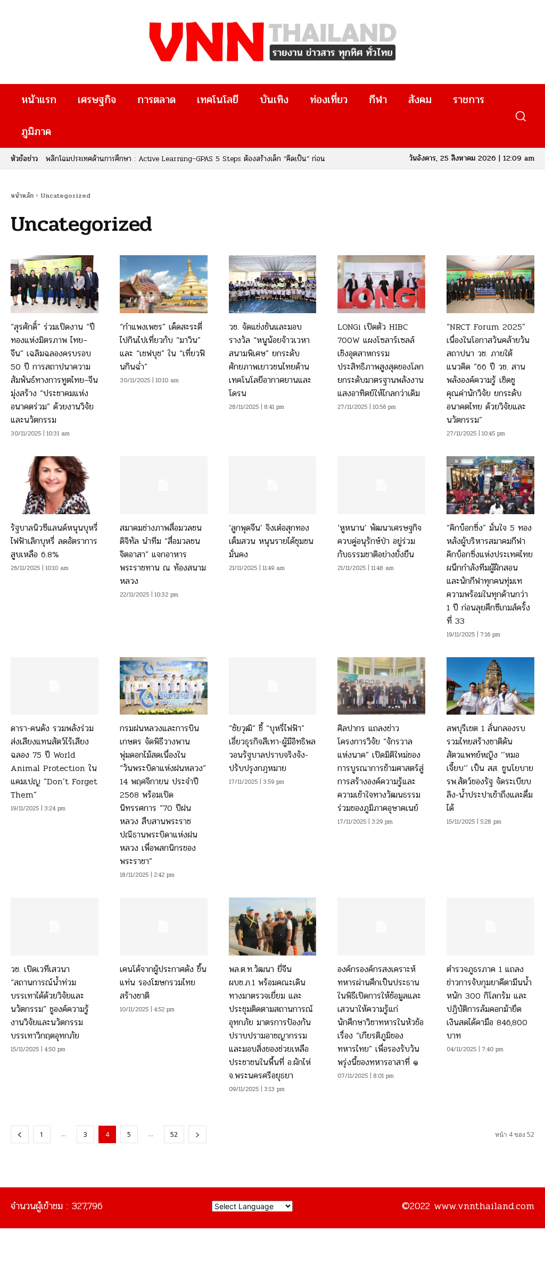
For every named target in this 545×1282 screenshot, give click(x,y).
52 (174, 1134)
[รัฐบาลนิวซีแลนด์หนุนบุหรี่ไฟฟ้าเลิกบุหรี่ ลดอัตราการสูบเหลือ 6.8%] (54, 485)
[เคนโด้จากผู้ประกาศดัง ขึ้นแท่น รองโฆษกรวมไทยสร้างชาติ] (164, 927)
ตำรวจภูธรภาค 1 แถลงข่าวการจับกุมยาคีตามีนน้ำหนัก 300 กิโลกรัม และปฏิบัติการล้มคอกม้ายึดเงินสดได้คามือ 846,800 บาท (489, 1002)
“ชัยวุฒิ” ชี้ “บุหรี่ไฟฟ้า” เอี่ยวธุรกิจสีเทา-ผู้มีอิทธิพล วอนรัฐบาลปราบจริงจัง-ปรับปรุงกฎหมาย (272, 748)
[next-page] (197, 1134)
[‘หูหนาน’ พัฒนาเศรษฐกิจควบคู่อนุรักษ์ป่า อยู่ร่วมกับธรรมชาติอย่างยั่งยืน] (381, 485)
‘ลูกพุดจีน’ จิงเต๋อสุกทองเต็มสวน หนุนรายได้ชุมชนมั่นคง (271, 541)
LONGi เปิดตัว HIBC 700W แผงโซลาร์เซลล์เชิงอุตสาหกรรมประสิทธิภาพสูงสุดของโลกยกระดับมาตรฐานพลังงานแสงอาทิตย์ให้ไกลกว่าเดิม (380, 360)
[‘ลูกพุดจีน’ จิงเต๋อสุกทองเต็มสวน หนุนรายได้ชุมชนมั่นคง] (273, 485)
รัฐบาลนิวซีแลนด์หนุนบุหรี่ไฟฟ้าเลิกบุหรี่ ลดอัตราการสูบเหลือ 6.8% (54, 541)
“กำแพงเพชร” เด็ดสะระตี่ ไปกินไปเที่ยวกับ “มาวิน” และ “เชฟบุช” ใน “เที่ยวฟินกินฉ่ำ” (162, 346)
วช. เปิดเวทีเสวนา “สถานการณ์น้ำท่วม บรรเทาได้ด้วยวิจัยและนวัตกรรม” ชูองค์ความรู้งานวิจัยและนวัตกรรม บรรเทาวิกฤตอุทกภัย (50, 1002)
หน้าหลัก (22, 195)
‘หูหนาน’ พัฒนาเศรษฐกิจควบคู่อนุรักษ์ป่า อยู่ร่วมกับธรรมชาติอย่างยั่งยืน (379, 541)
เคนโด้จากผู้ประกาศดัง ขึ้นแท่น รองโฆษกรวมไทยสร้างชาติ (163, 982)
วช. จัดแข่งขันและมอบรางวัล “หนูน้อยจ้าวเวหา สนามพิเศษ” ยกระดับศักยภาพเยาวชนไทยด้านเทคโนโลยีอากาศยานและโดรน (270, 360)
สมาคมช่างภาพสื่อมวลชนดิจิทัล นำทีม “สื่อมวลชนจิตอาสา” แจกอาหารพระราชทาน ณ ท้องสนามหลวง (163, 554)
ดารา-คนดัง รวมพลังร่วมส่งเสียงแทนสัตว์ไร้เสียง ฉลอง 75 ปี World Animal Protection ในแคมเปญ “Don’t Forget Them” (54, 761)
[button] (520, 116)
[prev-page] (20, 1134)
